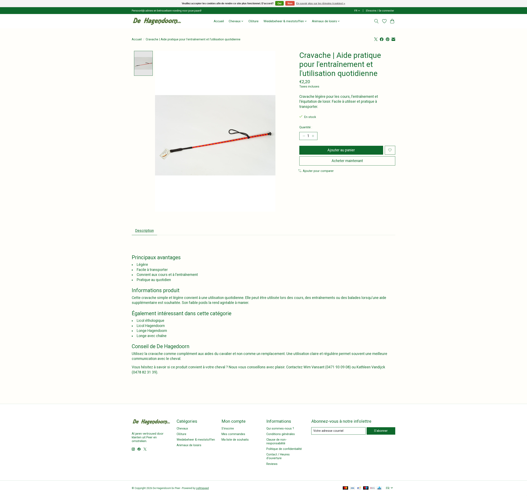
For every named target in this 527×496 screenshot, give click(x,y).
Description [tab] (144, 231)
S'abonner (381, 431)
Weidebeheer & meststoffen (196, 439)
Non (290, 3)
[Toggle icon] (376, 21)
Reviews (271, 464)
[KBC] (379, 488)
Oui (279, 3)
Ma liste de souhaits (235, 439)
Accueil (219, 21)
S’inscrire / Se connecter (380, 10)
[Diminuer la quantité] (304, 136)
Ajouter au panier (341, 150)
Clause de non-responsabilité (276, 441)
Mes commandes (233, 434)
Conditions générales (280, 434)
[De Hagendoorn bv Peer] (157, 21)
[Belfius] (372, 488)
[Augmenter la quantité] (313, 136)
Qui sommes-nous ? (280, 428)
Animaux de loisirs (189, 445)
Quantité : (305, 127)
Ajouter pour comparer (318, 171)
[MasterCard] (345, 488)
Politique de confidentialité (284, 449)
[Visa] (352, 488)
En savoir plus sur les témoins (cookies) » (320, 3)
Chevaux (182, 428)
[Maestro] (365, 488)
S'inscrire (228, 428)
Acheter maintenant (347, 161)
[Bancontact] (359, 488)
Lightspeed (202, 488)
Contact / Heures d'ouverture (278, 456)
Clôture (253, 21)
